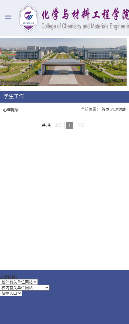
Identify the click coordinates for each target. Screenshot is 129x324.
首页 (105, 109)
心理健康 (118, 109)
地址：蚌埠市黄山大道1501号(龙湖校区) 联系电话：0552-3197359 (64, 309)
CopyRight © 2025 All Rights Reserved (64, 316)
